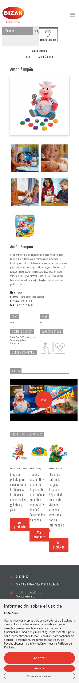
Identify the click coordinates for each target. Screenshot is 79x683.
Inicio (28, 56)
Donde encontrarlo (23, 352)
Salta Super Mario (56, 468)
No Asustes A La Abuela (19, 468)
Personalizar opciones (39, 676)
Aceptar (39, 658)
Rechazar (39, 668)
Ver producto (19, 524)
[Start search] (35, 31)
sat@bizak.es (37, 592)
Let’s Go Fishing (35, 468)
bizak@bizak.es (23, 592)
